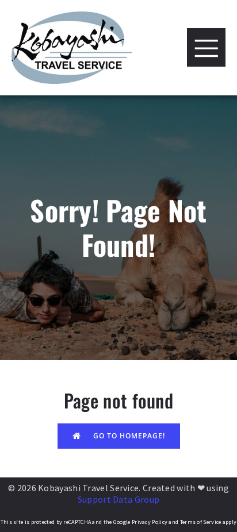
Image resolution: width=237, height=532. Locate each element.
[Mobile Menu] (206, 47)
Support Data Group (118, 499)
